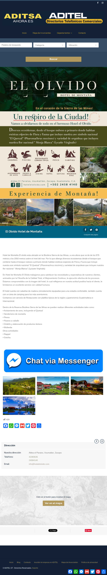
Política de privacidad (89, 562)
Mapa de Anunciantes (42, 33)
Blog (18, 562)
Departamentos (63, 33)
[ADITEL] (53, 18)
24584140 (33, 460)
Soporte (35, 568)
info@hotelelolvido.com (39, 464)
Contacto (82, 33)
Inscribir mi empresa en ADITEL (46, 562)
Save (89, 530)
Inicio (24, 33)
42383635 (33, 457)
